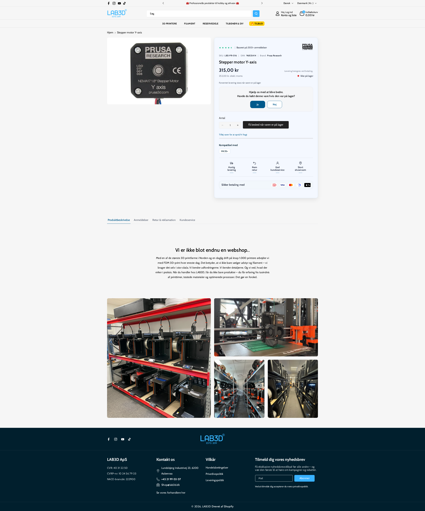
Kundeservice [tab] (187, 220)
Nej (274, 104)
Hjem (110, 32)
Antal (222, 118)
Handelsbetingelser (217, 467)
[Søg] (256, 13)
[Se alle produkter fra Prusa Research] (307, 46)
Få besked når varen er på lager (265, 124)
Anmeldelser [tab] (141, 220)
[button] (309, 13)
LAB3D (206, 506)
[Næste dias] (262, 3)
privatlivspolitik (300, 486)
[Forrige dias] (163, 3)
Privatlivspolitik (214, 473)
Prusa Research (274, 55)
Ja (257, 104)
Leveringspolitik (215, 480)
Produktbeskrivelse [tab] (119, 220)
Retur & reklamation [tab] (164, 220)
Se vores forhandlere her (170, 492)
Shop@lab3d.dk (170, 484)
